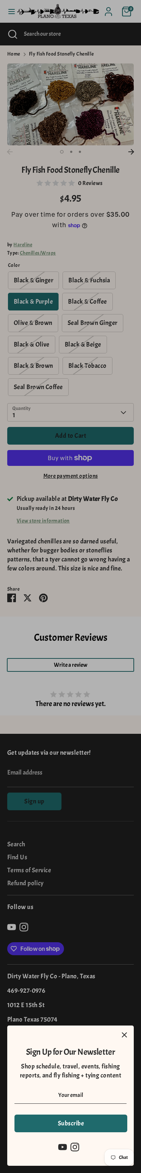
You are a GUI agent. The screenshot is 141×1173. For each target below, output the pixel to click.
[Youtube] (62, 1147)
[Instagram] (74, 1147)
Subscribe (71, 1123)
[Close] (124, 1035)
